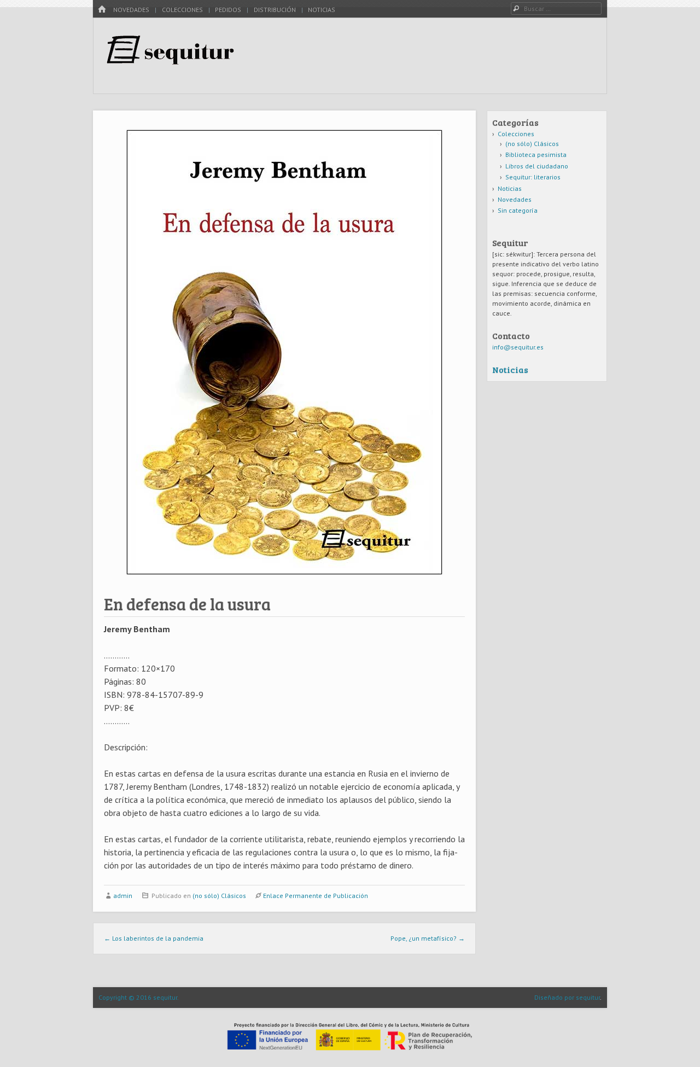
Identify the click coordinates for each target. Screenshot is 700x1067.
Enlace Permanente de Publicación (315, 895)
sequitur (588, 997)
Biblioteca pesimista (536, 154)
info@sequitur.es (518, 347)
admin (122, 895)
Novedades (131, 9)
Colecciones (182, 9)
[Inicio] (102, 9)
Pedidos (228, 9)
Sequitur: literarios (533, 177)
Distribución (275, 9)
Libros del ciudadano (536, 166)
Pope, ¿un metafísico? (427, 938)
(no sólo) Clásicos (219, 895)
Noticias (321, 9)
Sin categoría (518, 210)
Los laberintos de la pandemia (153, 938)
